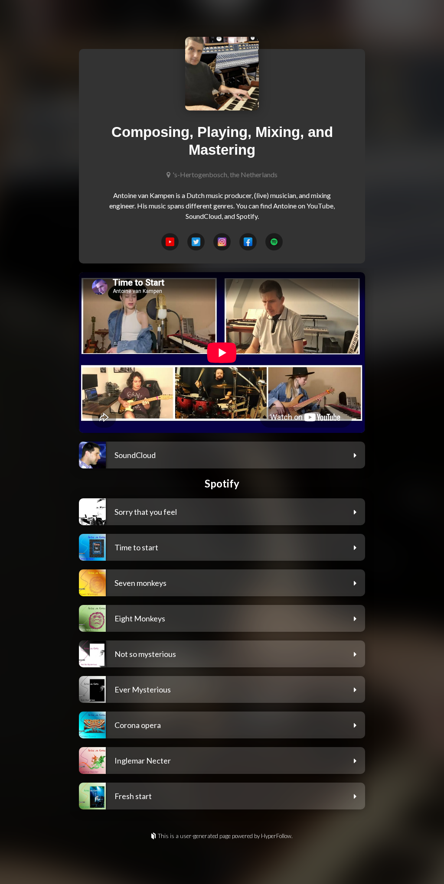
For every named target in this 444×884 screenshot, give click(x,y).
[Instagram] (222, 241)
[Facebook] (248, 241)
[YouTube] (170, 241)
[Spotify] (274, 241)
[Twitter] (196, 241)
